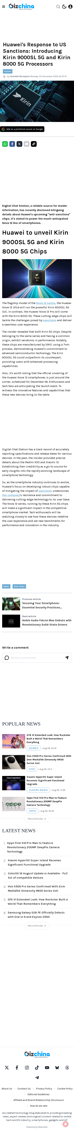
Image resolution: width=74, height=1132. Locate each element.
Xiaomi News (38, 790)
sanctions (49, 320)
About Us (7, 1088)
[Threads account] (67, 1067)
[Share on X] (19, 144)
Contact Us (24, 1088)
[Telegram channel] (37, 1077)
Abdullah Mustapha (19, 76)
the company (11, 495)
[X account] (7, 1067)
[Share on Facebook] (12, 144)
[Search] (58, 6)
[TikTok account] (37, 1067)
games (34, 748)
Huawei (7, 71)
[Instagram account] (27, 1067)
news (6, 586)
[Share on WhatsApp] (5, 144)
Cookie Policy (65, 1088)
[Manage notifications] (65, 1124)
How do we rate (38, 1105)
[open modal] (70, 6)
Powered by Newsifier (37, 1127)
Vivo (32, 769)
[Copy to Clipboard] (34, 144)
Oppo (32, 811)
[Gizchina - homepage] (21, 6)
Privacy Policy (44, 1088)
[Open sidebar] (3, 6)
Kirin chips (19, 586)
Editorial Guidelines (38, 1094)
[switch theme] (64, 6)
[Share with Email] (26, 144)
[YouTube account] (47, 1067)
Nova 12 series (45, 303)
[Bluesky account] (57, 1067)
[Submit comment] (67, 657)
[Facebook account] (17, 1067)
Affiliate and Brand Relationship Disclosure (38, 1100)
